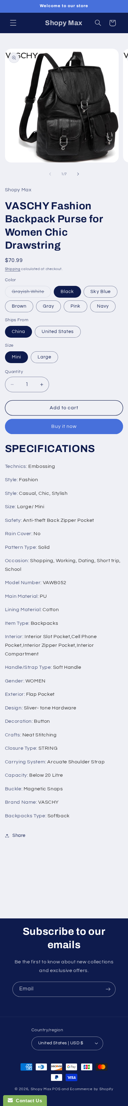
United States (58, 331)
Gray (48, 306)
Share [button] (18, 835)
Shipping (13, 269)
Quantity (14, 372)
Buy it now (64, 426)
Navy (103, 306)
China (18, 331)
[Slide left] (50, 174)
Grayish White (31, 293)
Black (67, 291)
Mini (16, 357)
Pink (75, 306)
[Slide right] (78, 174)
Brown (19, 306)
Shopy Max (41, 1089)
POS (56, 1089)
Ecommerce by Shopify (91, 1089)
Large (44, 357)
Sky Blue (100, 291)
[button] (13, 23)
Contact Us (27, 1100)
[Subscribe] (108, 989)
